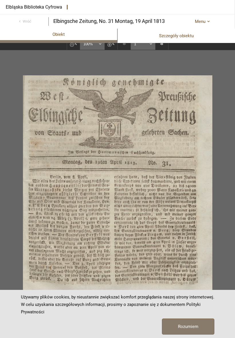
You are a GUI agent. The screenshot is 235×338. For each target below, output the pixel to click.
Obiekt (58, 34)
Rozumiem (188, 326)
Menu (200, 21)
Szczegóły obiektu (176, 35)
